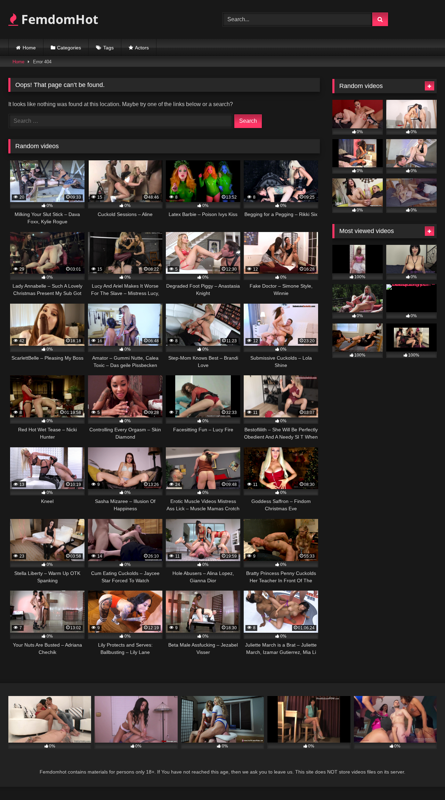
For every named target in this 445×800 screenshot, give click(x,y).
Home (29, 47)
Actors (142, 47)
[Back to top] (423, 779)
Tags (108, 47)
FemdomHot (58, 19)
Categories (69, 47)
